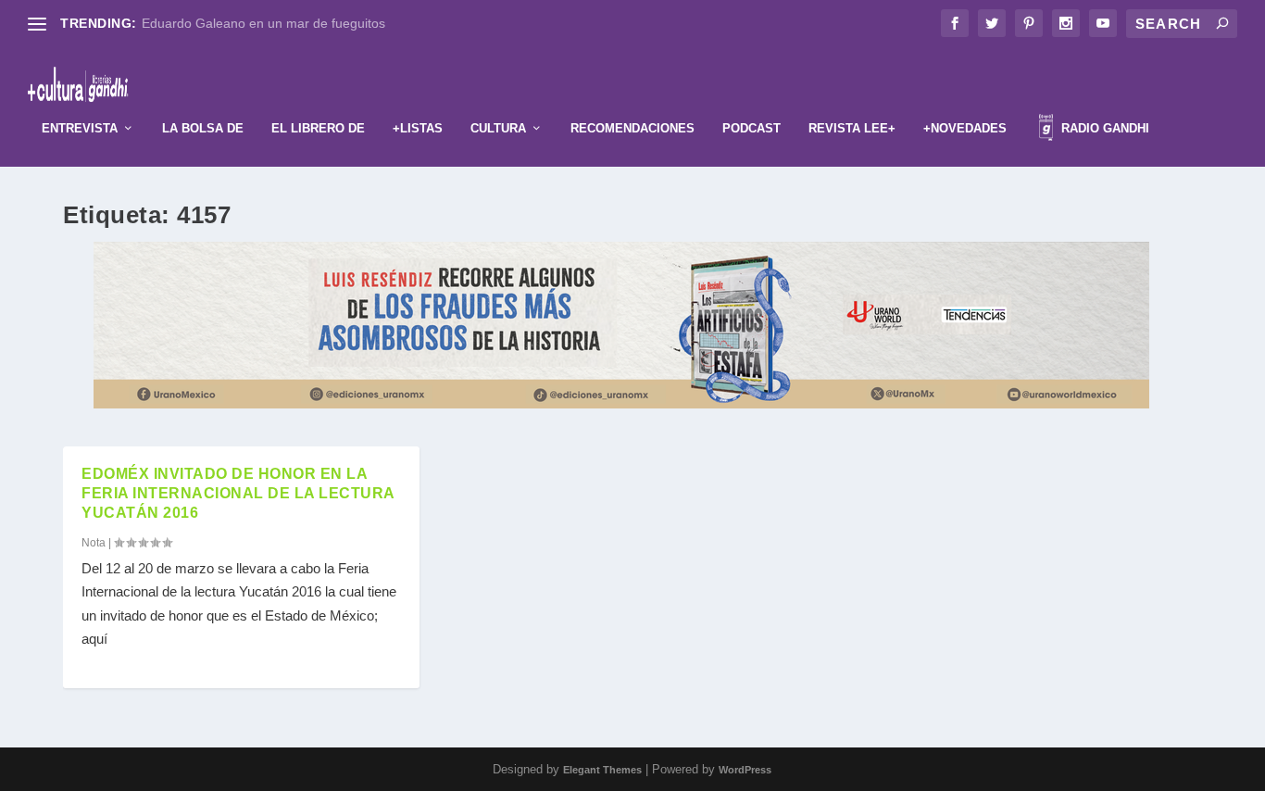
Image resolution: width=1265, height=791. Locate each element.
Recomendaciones (632, 128)
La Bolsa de (203, 128)
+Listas (418, 128)
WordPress (745, 769)
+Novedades (965, 128)
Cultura (498, 128)
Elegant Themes (602, 769)
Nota (93, 542)
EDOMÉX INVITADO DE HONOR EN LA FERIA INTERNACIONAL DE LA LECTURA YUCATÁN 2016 (238, 493)
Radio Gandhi (1103, 128)
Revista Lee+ (852, 128)
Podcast (751, 128)
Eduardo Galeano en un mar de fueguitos (263, 23)
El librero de (318, 128)
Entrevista (80, 128)
